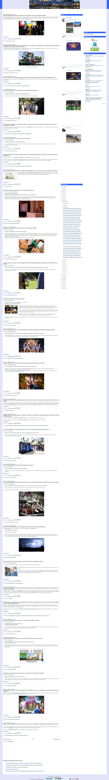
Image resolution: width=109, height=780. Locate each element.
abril (64, 266)
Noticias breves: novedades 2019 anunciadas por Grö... (72, 257)
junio (64, 263)
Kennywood (23, 615)
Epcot (11, 358)
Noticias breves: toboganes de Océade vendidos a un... (72, 215)
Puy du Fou (15, 633)
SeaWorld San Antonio (39, 425)
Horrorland (11, 466)
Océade (16, 48)
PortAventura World (12, 364)
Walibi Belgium (29, 133)
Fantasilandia (20, 590)
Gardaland (11, 719)
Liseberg (21, 85)
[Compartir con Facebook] (18, 38)
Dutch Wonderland (18, 615)
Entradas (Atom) (11, 741)
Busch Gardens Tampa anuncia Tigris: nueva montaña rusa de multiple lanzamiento (23, 561)
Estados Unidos (15, 358)
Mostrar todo (103, 103)
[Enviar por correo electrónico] (15, 38)
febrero (64, 270)
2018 (63, 200)
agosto (64, 259)
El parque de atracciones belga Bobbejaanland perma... (72, 233)
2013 (63, 281)
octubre (64, 205)
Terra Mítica (11, 229)
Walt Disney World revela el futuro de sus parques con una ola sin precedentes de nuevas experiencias (23, 763)
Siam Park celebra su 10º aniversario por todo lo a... (72, 236)
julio (64, 261)
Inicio (32, 739)
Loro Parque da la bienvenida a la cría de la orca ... (72, 217)
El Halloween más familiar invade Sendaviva (13, 298)
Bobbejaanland (12, 404)
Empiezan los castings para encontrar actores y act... (72, 253)
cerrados (32, 417)
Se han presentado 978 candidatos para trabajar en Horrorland (18, 465)
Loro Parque (11, 92)
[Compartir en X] (17, 38)
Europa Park (15, 735)
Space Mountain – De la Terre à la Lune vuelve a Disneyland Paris (17, 767)
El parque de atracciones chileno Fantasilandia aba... (72, 246)
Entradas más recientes (7, 739)
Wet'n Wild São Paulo (26, 85)
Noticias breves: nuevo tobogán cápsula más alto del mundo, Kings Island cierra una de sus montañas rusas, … (30, 77)
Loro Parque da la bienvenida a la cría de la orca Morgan (16, 138)
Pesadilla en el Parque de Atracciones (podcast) (94, 97)
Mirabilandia (22, 133)
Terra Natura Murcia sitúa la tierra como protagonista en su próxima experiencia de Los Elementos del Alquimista (94, 76)
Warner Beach (45, 425)
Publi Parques (87, 74)
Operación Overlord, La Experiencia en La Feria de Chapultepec (18, 190)
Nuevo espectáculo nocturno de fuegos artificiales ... (72, 229)
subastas (37, 48)
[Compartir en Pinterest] (20, 38)
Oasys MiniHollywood (89, 69)
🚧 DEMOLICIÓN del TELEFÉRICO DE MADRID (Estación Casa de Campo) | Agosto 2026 (93, 91)
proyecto (13, 72)
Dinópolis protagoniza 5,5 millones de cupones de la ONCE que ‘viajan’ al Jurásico (23, 638)
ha (18, 159)
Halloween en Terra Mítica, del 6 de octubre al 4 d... (72, 224)
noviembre (65, 203)
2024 (63, 189)
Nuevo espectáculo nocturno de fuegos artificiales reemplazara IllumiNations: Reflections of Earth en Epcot (29, 329)
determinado (11, 727)
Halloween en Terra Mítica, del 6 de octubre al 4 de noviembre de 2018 (19, 228)
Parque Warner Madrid (7, 528)
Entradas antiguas (56, 739)
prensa (34, 591)
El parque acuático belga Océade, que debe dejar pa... (72, 210)
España (11, 120)
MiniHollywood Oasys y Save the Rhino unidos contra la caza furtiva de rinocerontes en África (93, 71)
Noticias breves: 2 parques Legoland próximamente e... (72, 248)
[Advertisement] (54, 11)
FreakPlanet (87, 89)
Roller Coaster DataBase (89, 64)
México (18, 223)
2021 (63, 195)
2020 (63, 196)
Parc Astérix (18, 719)
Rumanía (16, 72)
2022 (63, 193)
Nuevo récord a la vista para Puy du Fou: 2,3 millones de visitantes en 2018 (21, 620)
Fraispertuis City (12, 85)
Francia (11, 633)
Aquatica (7, 425)
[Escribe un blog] (16, 38)
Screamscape (87, 59)
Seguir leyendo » (6, 36)
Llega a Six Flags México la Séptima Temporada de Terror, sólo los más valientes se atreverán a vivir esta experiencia (31, 482)
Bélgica (7, 72)
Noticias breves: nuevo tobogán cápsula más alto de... (72, 211)
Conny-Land (8, 85)
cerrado (28, 157)
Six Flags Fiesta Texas (39, 615)
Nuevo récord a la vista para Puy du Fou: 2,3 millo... (72, 250)
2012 (63, 283)
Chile (7, 598)
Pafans (86, 85)
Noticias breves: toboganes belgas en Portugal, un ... (72, 234)
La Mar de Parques (88, 55)
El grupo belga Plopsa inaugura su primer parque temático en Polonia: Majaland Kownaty (24, 15)
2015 (63, 277)
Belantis (10, 133)
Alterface (7, 133)
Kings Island (18, 85)
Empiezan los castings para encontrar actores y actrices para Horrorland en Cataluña (23, 673)
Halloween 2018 (33, 528)
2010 (63, 286)
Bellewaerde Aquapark (9, 735)
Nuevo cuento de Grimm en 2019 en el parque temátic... (72, 220)
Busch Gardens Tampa (9, 583)
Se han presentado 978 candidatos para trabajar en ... (72, 238)
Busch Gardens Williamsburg (13, 425)
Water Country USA (46, 615)
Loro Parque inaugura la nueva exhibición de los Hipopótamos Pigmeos (20, 90)
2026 (63, 186)
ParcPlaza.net (87, 79)
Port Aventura (15, 395)
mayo (64, 264)
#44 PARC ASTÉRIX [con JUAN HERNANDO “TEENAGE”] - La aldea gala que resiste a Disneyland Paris (93, 99)
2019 (63, 198)
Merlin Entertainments (25, 425)
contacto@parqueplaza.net (88, 34)
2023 (63, 191)
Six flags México (12, 483)
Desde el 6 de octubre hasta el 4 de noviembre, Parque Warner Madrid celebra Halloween (24, 526)
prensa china (35, 605)
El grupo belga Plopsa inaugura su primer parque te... (72, 208)
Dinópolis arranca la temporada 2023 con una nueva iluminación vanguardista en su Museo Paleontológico (24, 765)
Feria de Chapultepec (13, 191)
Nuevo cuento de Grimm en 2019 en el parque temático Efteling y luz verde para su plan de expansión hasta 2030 (30, 170)
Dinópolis (10, 640)
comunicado (8, 120)
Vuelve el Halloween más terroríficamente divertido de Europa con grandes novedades (24, 363)
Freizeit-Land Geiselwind (16, 133)
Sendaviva (11, 300)
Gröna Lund (19, 735)
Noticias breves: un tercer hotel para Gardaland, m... (72, 255)
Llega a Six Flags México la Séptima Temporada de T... (72, 240)
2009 (63, 288)
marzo (64, 268)
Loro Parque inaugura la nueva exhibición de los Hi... (72, 213)
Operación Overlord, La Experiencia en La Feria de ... (72, 222)
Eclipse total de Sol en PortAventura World (92, 86)
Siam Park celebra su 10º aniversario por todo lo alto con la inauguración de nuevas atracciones (26, 429)
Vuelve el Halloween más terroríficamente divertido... (72, 231)
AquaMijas (87, 94)
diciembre (65, 201)
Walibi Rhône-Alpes (25, 735)
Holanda (10, 186)
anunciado (21, 159)
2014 (63, 279)
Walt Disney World (12, 331)
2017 (63, 274)
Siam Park (14, 460)
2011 (63, 284)
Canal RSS (96, 40)
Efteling (31, 172)
